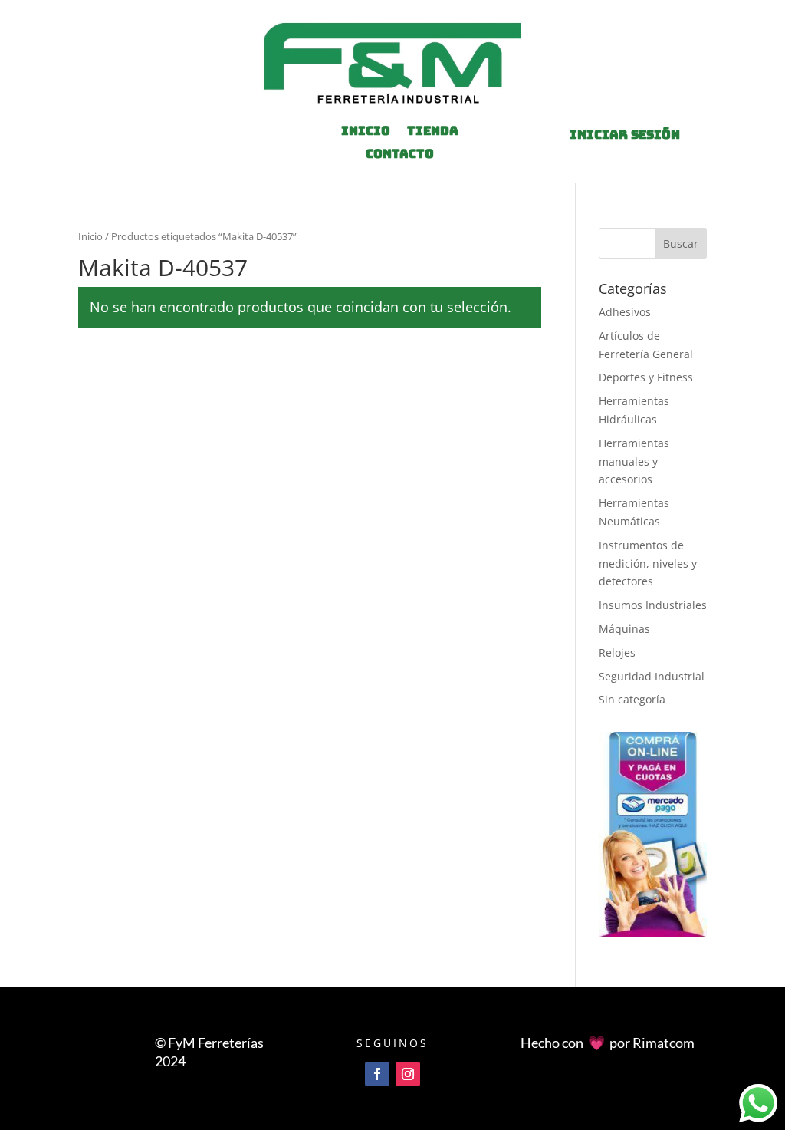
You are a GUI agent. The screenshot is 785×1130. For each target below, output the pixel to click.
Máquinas (624, 628)
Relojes (617, 652)
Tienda (432, 132)
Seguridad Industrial (652, 676)
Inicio (90, 236)
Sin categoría (632, 699)
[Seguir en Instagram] (408, 1074)
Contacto (400, 155)
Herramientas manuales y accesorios (634, 461)
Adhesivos (625, 312)
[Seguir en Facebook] (377, 1074)
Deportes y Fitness (646, 377)
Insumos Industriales (653, 605)
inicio (365, 132)
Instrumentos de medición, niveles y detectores (648, 563)
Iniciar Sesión (625, 135)
